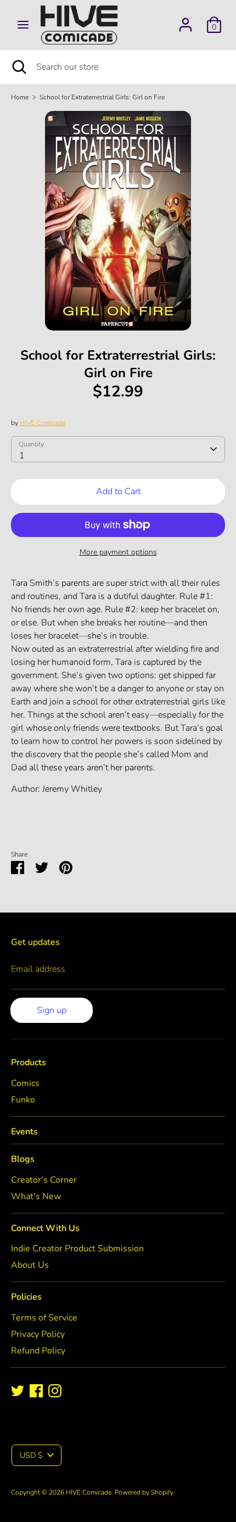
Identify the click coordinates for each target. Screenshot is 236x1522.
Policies (26, 1297)
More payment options (118, 552)
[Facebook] (36, 1390)
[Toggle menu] (23, 24)
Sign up (51, 1010)
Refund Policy (38, 1351)
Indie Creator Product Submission (77, 1249)
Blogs (23, 1159)
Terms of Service (44, 1318)
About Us (30, 1265)
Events (24, 1132)
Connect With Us (45, 1228)
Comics (25, 1083)
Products (28, 1062)
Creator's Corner (44, 1180)
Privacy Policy (38, 1334)
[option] (118, 221)
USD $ (31, 1455)
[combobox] (118, 449)
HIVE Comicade (42, 422)
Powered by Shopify (144, 1492)
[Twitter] (17, 1390)
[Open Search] (18, 67)
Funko (23, 1100)
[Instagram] (54, 1390)
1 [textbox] (22, 456)
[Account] (185, 20)
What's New (36, 1196)
